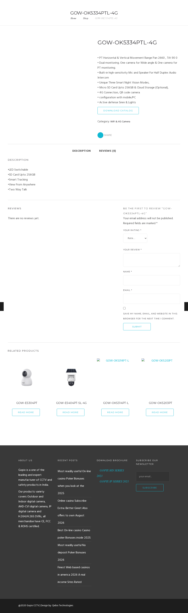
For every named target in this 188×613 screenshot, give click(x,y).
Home (73, 18)
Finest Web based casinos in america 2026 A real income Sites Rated (74, 575)
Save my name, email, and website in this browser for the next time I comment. (150, 316)
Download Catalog (118, 110)
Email (127, 290)
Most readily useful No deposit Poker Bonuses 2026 (72, 552)
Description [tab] (81, 151)
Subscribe (149, 487)
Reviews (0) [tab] (107, 151)
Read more (26, 412)
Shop (85, 18)
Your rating (132, 230)
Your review (132, 249)
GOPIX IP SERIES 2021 (114, 481)
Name (127, 271)
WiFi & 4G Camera (120, 122)
